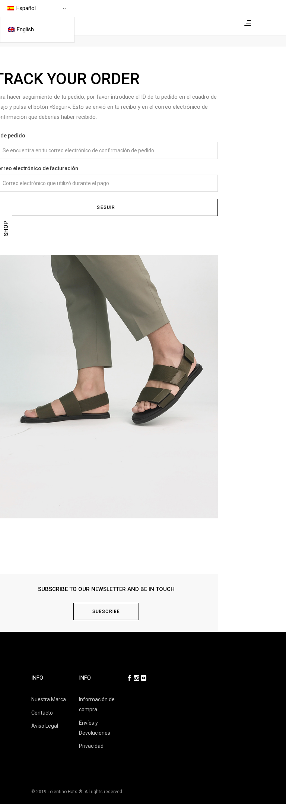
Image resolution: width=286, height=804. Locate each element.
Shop (6, 228)
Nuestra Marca (48, 699)
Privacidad (91, 746)
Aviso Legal (44, 726)
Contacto (42, 713)
